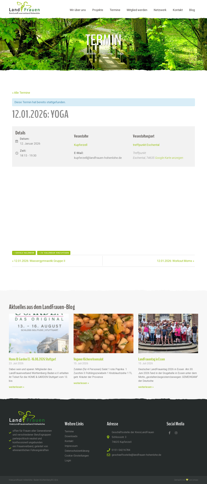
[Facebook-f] (169, 433)
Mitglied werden (137, 10)
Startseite (90, 53)
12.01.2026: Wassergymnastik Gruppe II (38, 261)
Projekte (97, 10)
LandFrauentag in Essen (151, 359)
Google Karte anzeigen (169, 157)
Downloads (71, 436)
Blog (192, 10)
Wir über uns (78, 10)
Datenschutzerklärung (77, 450)
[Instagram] (176, 433)
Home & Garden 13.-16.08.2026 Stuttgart (32, 359)
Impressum (71, 445)
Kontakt (178, 10)
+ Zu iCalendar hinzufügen (54, 253)
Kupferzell (80, 145)
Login (68, 460)
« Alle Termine (21, 92)
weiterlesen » (16, 387)
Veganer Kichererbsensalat (88, 359)
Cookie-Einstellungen (77, 455)
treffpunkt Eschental (146, 145)
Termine (115, 10)
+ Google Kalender (24, 253)
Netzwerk (160, 10)
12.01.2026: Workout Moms (175, 261)
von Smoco (193, 480)
